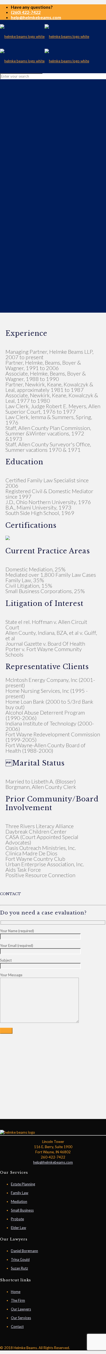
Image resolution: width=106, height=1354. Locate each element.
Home (15, 1291)
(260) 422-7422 (25, 12)
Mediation (19, 1201)
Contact (17, 1326)
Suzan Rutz (19, 1268)
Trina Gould (20, 1259)
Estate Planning (23, 1184)
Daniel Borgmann (24, 1251)
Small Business (22, 1210)
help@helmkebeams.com (36, 17)
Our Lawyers (21, 1309)
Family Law (19, 1193)
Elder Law (18, 1227)
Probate (17, 1219)
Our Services (21, 1318)
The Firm (18, 1300)
